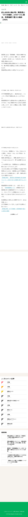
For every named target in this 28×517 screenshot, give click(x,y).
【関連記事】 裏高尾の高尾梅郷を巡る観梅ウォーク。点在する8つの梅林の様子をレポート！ (13, 180)
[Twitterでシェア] (14, 217)
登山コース (7, 5)
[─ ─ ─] (26, 2)
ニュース (15, 5)
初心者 (2, 5)
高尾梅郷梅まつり (10, 187)
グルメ (19, 5)
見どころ (23, 5)
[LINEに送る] (17, 217)
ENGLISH (22, 511)
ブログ (11, 5)
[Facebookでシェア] (10, 217)
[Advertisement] (14, 48)
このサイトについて (8, 511)
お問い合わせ (16, 511)
